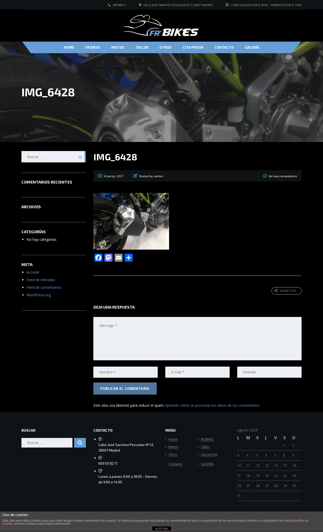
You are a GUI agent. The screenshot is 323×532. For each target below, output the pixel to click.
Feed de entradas (40, 279)
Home (69, 47)
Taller (142, 47)
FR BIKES (92, 47)
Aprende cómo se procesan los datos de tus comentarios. (212, 405)
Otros (165, 47)
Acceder (33, 272)
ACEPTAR (161, 528)
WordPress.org (38, 294)
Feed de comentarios (43, 287)
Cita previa (193, 47)
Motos (117, 47)
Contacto (224, 47)
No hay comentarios (283, 176)
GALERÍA (252, 47)
